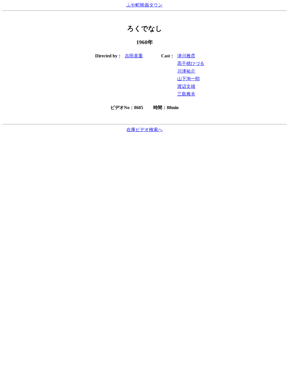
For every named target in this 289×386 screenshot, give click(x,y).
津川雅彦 (186, 55)
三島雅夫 (186, 94)
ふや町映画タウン (144, 5)
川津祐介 (186, 71)
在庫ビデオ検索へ (144, 129)
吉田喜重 (134, 55)
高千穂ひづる (190, 63)
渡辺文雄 (186, 86)
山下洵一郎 (188, 78)
